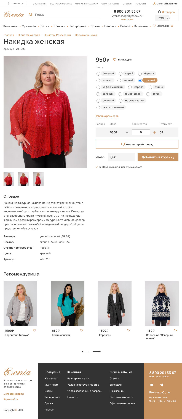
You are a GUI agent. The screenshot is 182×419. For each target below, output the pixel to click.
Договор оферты (14, 393)
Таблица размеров (107, 116)
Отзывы (127, 3)
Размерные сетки (78, 378)
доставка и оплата (61, 3)
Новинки (59, 26)
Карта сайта (11, 399)
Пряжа (95, 26)
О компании (39, 3)
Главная (9, 35)
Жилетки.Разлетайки (57, 35)
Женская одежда (29, 35)
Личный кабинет (167, 3)
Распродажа (78, 26)
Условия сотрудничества (83, 384)
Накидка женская (86, 35)
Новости (141, 3)
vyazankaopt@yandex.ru (127, 16)
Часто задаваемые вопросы (85, 391)
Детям (45, 26)
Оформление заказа (86, 3)
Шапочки (110, 26)
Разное (125, 26)
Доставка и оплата (121, 397)
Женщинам (10, 26)
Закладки (165, 25)
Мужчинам (29, 26)
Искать (90, 15)
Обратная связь (110, 3)
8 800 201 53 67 (127, 11)
